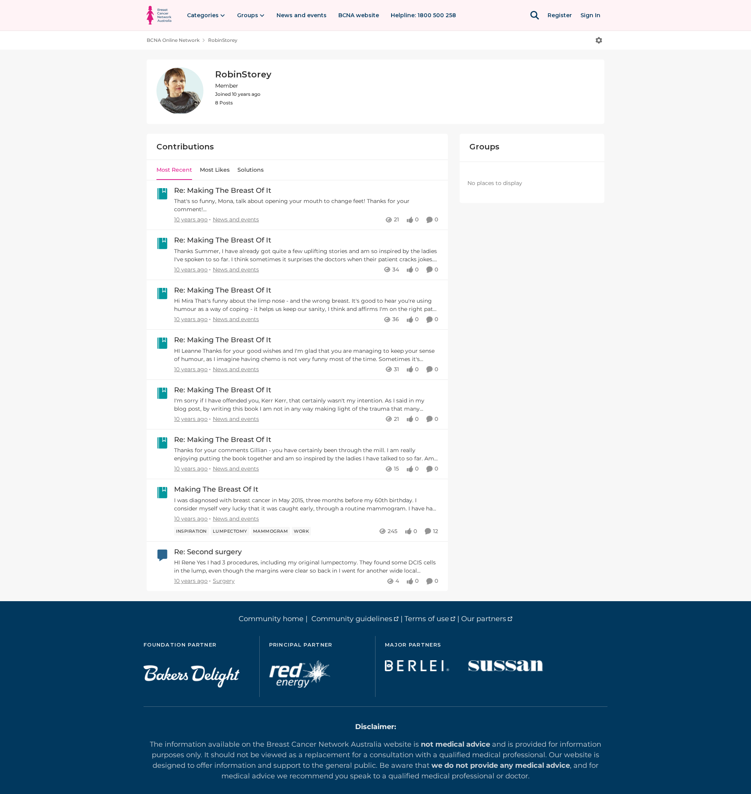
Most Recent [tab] (174, 169)
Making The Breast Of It (216, 489)
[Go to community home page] (159, 15)
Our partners (483, 618)
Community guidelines (351, 618)
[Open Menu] (598, 40)
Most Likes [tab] (215, 169)
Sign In (590, 15)
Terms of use (426, 618)
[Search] (534, 15)
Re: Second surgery (208, 552)
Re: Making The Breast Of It (222, 190)
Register (560, 15)
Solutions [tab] (250, 169)
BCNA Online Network (173, 40)
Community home (271, 618)
